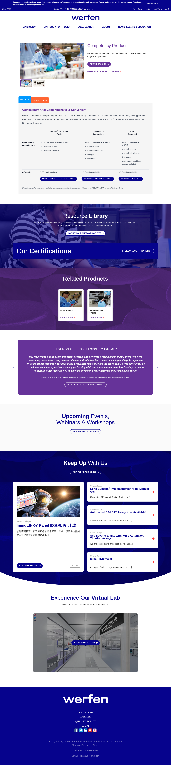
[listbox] (85, 305)
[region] (85, 305)
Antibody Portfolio (57, 27)
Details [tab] (24, 99)
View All (75, 565)
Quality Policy (85, 721)
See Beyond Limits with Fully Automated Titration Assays (117, 537)
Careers (85, 717)
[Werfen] (85, 17)
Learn (115, 72)
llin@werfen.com (86, 9)
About (106, 27)
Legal (86, 726)
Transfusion (28, 27)
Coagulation (86, 27)
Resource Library (97, 72)
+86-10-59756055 (70, 9)
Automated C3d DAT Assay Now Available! (118, 512)
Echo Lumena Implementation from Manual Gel (119, 490)
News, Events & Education (134, 27)
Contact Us (86, 712)
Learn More (66, 317)
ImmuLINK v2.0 (101, 559)
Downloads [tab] (40, 100)
